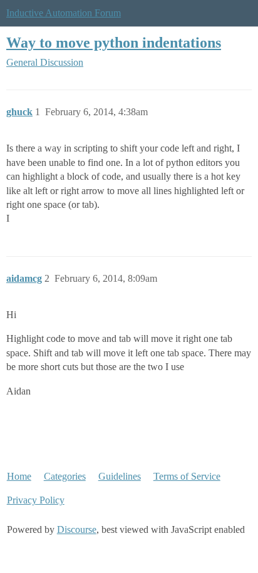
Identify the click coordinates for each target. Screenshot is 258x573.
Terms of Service (186, 476)
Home (19, 476)
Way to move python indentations (113, 42)
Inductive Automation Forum (63, 13)
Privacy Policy (35, 500)
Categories (65, 476)
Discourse (76, 529)
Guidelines (119, 476)
